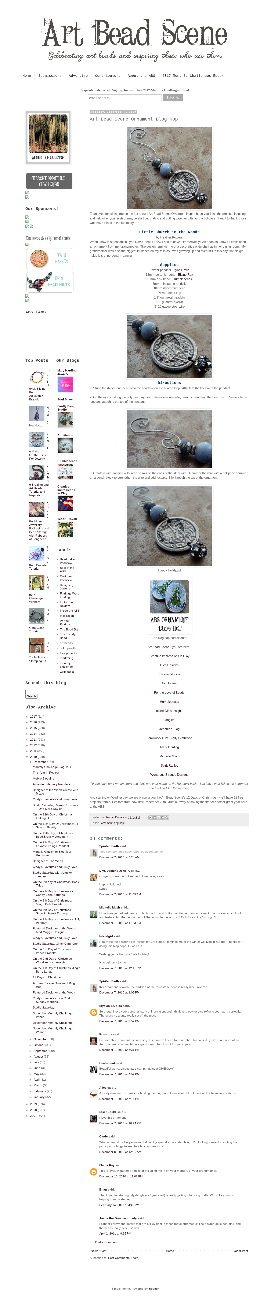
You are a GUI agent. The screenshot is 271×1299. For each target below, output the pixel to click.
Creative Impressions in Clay (169, 656)
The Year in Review (46, 772)
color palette (68, 648)
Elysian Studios (169, 674)
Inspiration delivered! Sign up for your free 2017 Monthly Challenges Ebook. (135, 90)
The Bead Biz (69, 629)
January (39, 1097)
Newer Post (98, 1250)
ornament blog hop (112, 823)
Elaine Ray (185, 274)
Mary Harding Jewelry (67, 372)
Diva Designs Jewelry (114, 870)
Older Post (241, 1250)
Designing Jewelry (66, 586)
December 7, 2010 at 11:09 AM (120, 894)
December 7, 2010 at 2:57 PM (119, 1021)
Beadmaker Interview (67, 561)
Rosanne (105, 1034)
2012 (34, 745)
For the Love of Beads (169, 692)
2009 (34, 1104)
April (37, 1079)
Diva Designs (169, 665)
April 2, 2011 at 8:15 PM (115, 1233)
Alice (102, 1087)
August (39, 1056)
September (41, 1050)
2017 (34, 716)
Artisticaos (65, 435)
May (37, 1074)
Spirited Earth (109, 846)
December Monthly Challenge (53, 1022)
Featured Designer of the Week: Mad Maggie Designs (54, 930)
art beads (66, 643)
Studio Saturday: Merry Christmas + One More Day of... (55, 806)
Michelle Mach (169, 756)
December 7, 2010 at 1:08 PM (119, 992)
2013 (34, 739)
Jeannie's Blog (169, 729)
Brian (103, 1189)
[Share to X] (158, 817)
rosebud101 (107, 1112)
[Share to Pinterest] (167, 817)
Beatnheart (107, 1063)
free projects (68, 653)
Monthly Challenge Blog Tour (52, 767)
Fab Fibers (169, 683)
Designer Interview (66, 578)
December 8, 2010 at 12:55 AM (120, 1152)
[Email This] (150, 817)
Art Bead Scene (158, 647)
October (39, 1045)
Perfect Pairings (65, 622)
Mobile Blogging (43, 778)
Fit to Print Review (67, 603)
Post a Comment (106, 1242)
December (41, 761)
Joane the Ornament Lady (118, 1218)
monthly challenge (66, 664)
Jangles (169, 720)
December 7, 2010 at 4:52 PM (119, 1074)
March (38, 1085)
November (41, 1039)
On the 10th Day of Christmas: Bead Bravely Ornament (53, 834)
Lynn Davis (181, 270)
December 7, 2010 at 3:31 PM (119, 1049)
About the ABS (141, 76)
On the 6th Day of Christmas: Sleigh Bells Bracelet (52, 902)
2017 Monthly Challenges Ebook (193, 76)
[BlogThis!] (154, 817)
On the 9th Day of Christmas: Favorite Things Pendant (52, 844)
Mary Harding (169, 747)
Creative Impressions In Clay (66, 490)
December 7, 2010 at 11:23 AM (120, 923)
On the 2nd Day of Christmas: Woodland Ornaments (53, 960)
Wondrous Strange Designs (169, 774)
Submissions (50, 76)
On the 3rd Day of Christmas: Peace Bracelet (52, 951)
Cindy (103, 1136)
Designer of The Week (48, 861)
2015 (34, 728)
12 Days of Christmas (47, 977)
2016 (34, 722)
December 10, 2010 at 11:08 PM (121, 1176)
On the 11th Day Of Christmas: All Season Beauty (55, 825)
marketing (66, 658)
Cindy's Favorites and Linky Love (55, 799)
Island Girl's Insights (169, 711)
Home (27, 76)
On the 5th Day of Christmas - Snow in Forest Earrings (53, 911)
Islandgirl (106, 936)
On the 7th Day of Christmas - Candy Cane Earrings (53, 892)
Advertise (78, 76)
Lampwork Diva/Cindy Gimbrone (169, 738)
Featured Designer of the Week (54, 992)
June (37, 1068)
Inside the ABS (69, 610)
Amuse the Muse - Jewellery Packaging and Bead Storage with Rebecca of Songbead (39, 521)
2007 (34, 1115)
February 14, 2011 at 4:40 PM (119, 1205)
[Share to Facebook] (162, 817)
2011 (33, 751)
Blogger (153, 1288)
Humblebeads (182, 279)
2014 (34, 733)
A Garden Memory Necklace (52, 784)
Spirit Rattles (169, 765)
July (37, 1062)
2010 (34, 757)
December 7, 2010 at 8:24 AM (119, 857)
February (40, 1091)
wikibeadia (67, 671)
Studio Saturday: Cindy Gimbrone (55, 943)
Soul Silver (65, 399)
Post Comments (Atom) (124, 1257)
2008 (34, 1110)
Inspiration (67, 615)
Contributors (107, 76)
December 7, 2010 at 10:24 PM (120, 1123)
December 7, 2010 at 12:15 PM (120, 968)
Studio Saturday (43, 1007)
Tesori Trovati (67, 519)
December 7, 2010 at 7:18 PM (119, 1098)
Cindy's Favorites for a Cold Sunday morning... (51, 999)
